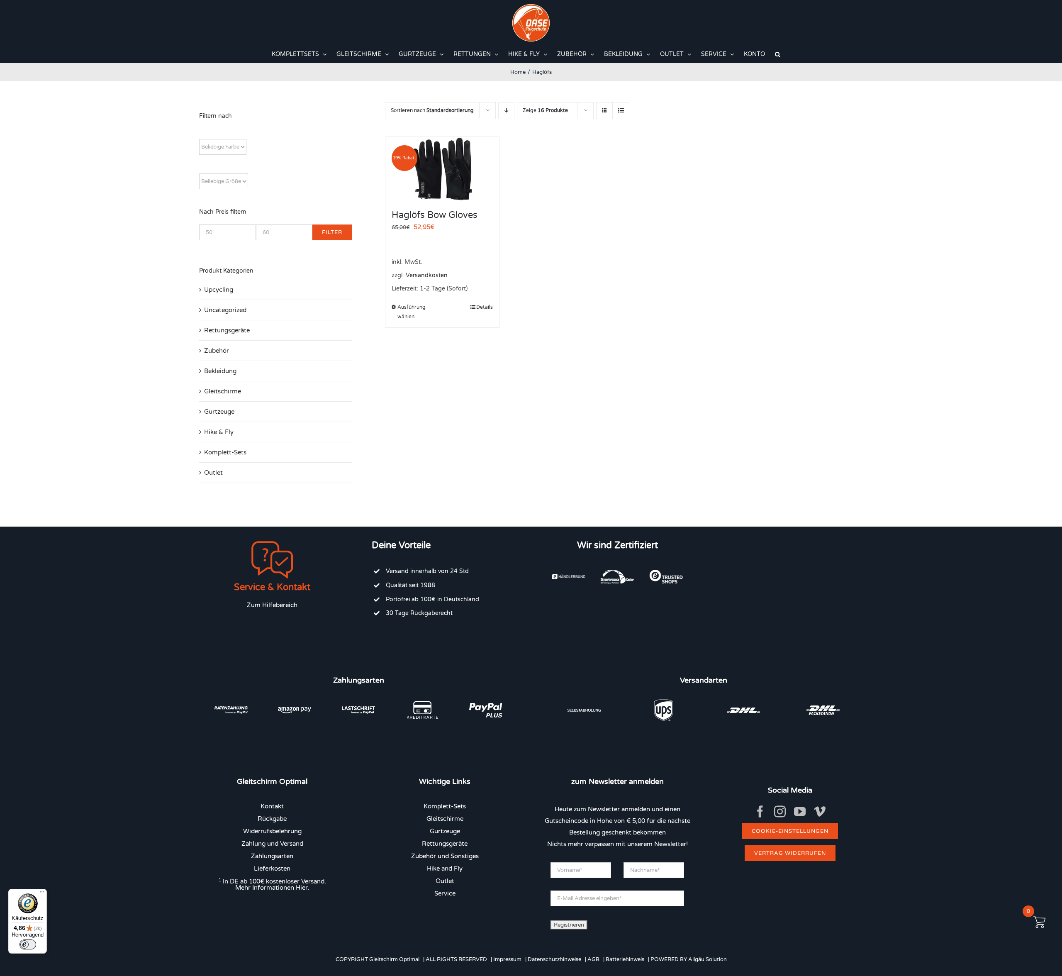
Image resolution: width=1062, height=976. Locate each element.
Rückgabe (272, 818)
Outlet (213, 472)
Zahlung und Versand (272, 843)
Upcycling (218, 289)
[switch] (27, 944)
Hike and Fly (445, 868)
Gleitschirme (222, 391)
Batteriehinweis (625, 959)
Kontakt (272, 806)
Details (484, 307)
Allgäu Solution (707, 959)
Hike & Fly (219, 432)
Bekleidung (220, 371)
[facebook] (760, 811)
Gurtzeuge (219, 411)
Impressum (507, 959)
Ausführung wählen (411, 311)
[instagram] (780, 811)
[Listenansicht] (621, 110)
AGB (593, 959)
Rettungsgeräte (227, 330)
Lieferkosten (272, 868)
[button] (777, 54)
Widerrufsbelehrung (272, 831)
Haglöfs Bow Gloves (434, 215)
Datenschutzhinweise (554, 959)
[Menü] (42, 894)
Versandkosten (427, 275)
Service (444, 893)
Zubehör (216, 350)
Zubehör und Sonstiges (445, 856)
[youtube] (800, 811)
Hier (302, 887)
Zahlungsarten (272, 856)
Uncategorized (225, 310)
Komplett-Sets (225, 452)
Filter (332, 232)
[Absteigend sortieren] (506, 110)
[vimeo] (820, 811)
